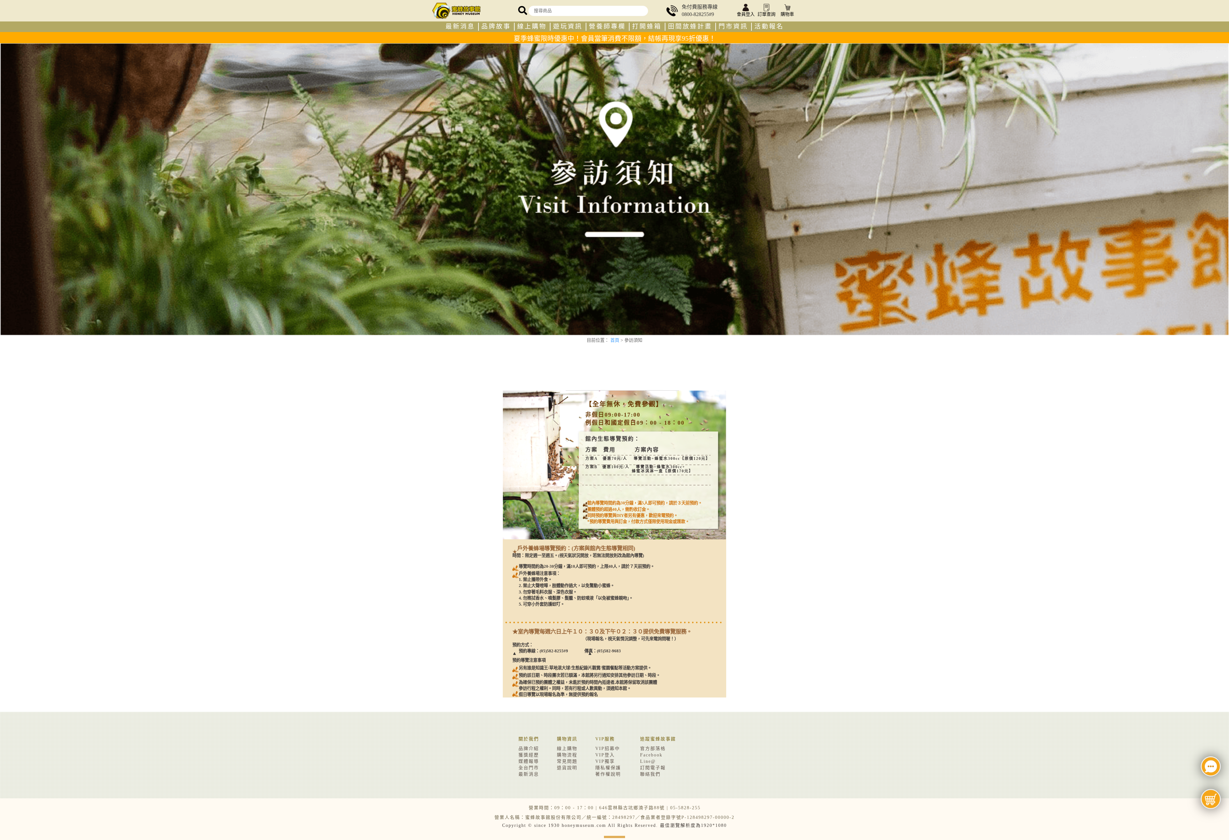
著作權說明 (608, 774)
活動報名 (769, 26)
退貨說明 (567, 767)
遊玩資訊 (567, 26)
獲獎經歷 (528, 755)
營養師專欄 (607, 26)
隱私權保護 (608, 767)
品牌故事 (496, 26)
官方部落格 (653, 748)
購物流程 (567, 755)
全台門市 (528, 767)
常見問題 (567, 761)
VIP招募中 (607, 748)
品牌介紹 (528, 748)
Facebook (651, 755)
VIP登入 (605, 755)
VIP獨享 (605, 761)
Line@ (648, 761)
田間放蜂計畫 (690, 26)
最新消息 (460, 26)
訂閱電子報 (653, 767)
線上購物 (532, 26)
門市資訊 (733, 26)
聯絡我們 (650, 774)
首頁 (614, 340)
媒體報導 (528, 761)
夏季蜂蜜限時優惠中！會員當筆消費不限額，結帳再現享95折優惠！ (615, 38)
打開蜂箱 (647, 26)
